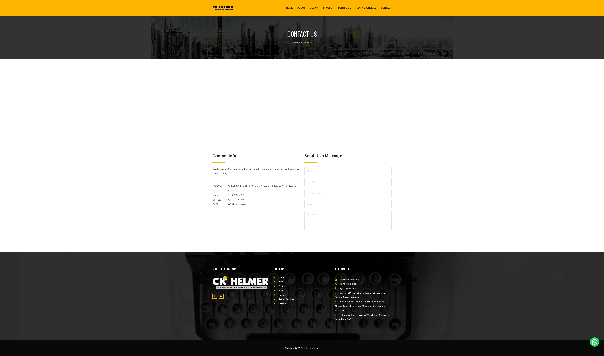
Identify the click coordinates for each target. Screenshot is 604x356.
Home (289, 8)
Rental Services (366, 8)
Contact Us (306, 42)
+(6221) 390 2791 (237, 199)
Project (328, 8)
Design (314, 8)
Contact (386, 8)
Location (218, 186)
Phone (216, 195)
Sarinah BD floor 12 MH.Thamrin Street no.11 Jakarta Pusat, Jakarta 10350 (262, 188)
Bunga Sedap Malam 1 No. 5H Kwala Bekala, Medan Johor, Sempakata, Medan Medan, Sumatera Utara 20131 (361, 306)
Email (215, 204)
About (301, 8)
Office (216, 200)
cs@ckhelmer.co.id (237, 204)
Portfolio (344, 8)
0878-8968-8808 (236, 195)
